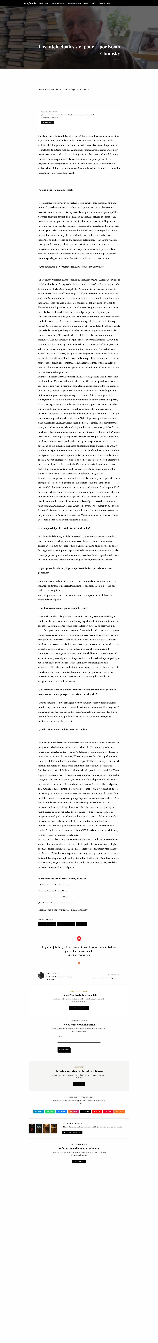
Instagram (73, 1111)
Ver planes (79, 1084)
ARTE (46, 3)
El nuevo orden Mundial (47, 891)
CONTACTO (102, 3)
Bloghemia (30, 3)
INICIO (41, 3)
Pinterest (108, 1111)
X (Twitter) (52, 924)
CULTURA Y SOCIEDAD (58, 3)
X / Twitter (86, 1111)
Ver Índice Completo (79, 1008)
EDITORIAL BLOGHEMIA (74, 3)
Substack (119, 1111)
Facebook (42, 924)
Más (108, 3)
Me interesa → (47, 122)
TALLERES (85, 3)
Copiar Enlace (81, 924)
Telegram (70, 924)
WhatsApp (61, 924)
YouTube (97, 1111)
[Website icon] (79, 963)
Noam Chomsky (69, 878)
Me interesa (79, 1161)
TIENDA (94, 3)
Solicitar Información (72, 1132)
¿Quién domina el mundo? (48, 885)
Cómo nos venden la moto (48, 897)
